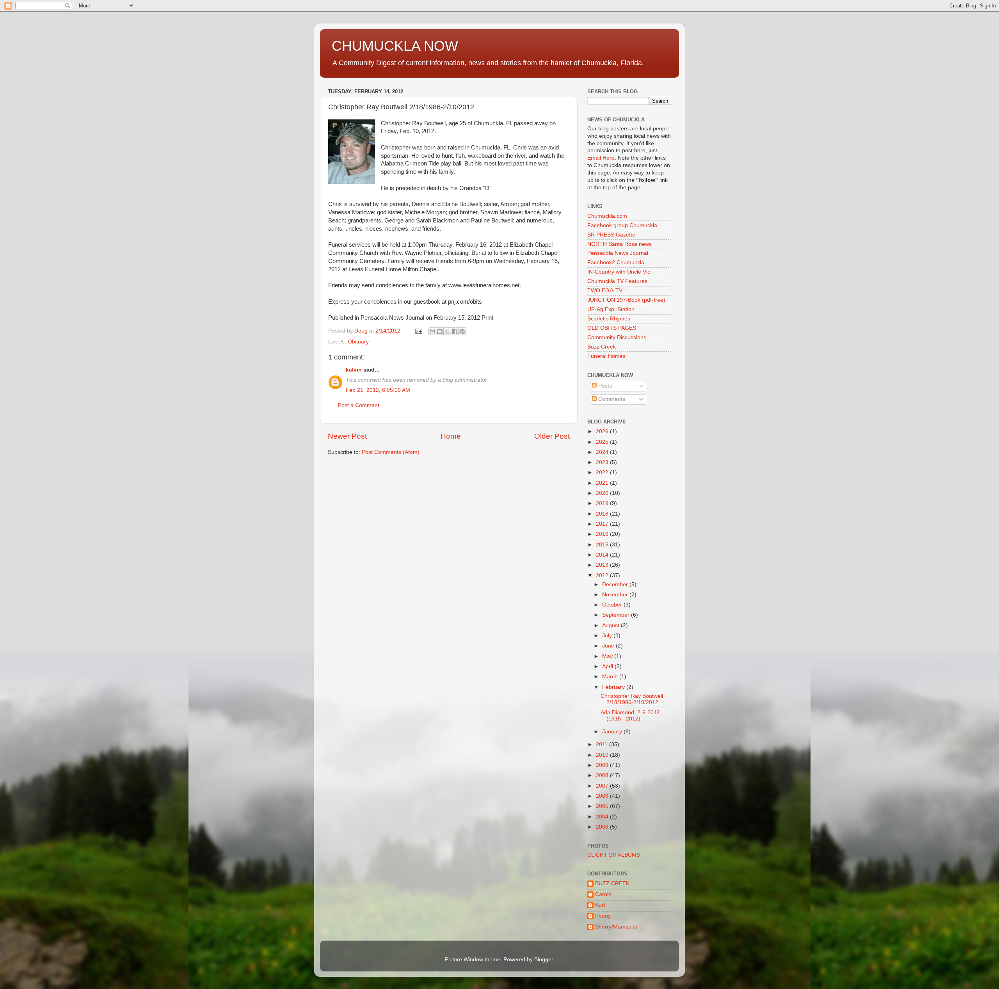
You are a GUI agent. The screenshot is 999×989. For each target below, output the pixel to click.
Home (451, 436)
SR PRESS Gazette (611, 235)
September (616, 615)
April (608, 666)
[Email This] (432, 331)
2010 (603, 755)
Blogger (543, 959)
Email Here (601, 158)
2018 (603, 514)
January (613, 732)
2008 (603, 775)
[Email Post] (418, 331)
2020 (603, 493)
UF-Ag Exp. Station (611, 309)
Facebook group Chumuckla (622, 225)
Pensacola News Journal (617, 253)
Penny (603, 916)
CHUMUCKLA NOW (395, 46)
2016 (603, 534)
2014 (603, 555)
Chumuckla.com (607, 216)
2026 (603, 431)
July (607, 636)
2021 (603, 483)
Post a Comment (358, 405)
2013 (603, 565)
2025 (603, 442)
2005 (603, 806)
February (614, 687)
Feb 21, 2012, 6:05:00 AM (378, 390)
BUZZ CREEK (612, 883)
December (615, 584)
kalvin (354, 370)
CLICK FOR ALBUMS (613, 855)
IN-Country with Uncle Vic (618, 272)
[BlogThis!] (440, 331)
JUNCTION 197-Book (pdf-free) (626, 300)
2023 (603, 462)
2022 (603, 472)
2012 (603, 575)
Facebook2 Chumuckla (615, 262)
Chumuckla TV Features (617, 281)
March (610, 676)
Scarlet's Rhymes (608, 319)
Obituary (358, 342)
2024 (603, 452)
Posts (604, 386)
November (615, 595)
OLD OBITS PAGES (611, 328)
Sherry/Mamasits (616, 927)
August (611, 625)
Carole (603, 894)
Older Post (552, 436)
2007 (603, 786)
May (608, 656)
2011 (602, 744)
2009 (603, 765)
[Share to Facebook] (455, 331)
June (609, 646)
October (613, 605)
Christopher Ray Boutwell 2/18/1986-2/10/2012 (632, 699)
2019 (603, 503)
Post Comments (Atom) (391, 452)
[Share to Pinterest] (462, 331)
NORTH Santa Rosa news (619, 244)
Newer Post (347, 436)
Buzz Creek (601, 347)
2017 (603, 524)
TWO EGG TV (604, 290)
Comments (611, 399)
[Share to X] (447, 331)
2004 (603, 817)
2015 (603, 545)
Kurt (600, 905)
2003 (603, 827)
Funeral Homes (606, 356)
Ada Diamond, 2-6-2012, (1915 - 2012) (631, 716)
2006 (603, 796)
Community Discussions (616, 337)
